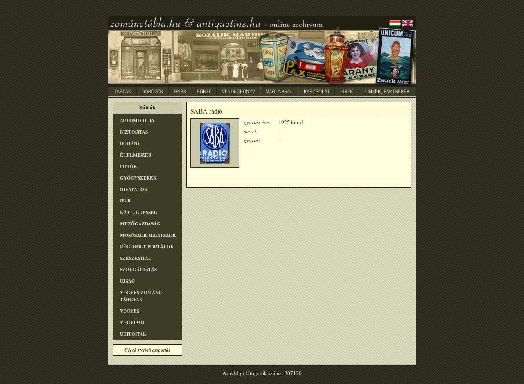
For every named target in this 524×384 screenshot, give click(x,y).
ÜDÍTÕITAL (133, 333)
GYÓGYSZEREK (138, 177)
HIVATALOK (134, 189)
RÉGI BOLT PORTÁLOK (147, 246)
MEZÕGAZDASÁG (140, 223)
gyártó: (252, 140)
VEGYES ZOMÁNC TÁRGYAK (141, 296)
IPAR (125, 200)
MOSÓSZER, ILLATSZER (148, 235)
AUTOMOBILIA (137, 120)
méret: (251, 131)
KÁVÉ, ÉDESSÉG (139, 212)
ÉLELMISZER (135, 154)
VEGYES (129, 310)
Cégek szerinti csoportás (147, 350)
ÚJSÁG (127, 280)
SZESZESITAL (135, 257)
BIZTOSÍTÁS (134, 131)
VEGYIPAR (132, 322)
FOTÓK (128, 166)
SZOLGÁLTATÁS (138, 269)
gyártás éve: (257, 122)
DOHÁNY (130, 143)
